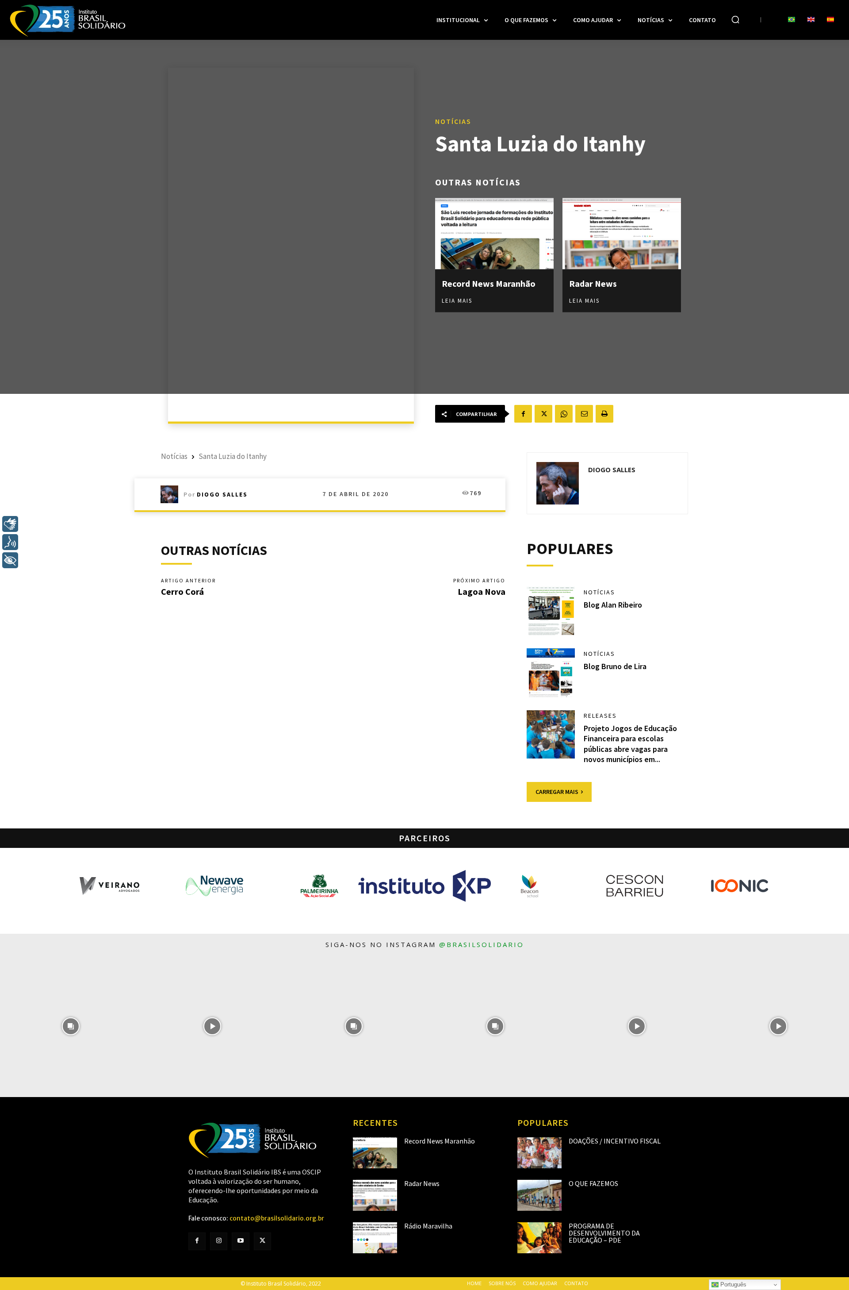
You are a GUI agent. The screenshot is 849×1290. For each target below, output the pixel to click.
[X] (543, 414)
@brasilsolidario (481, 944)
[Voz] (10, 542)
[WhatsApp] (564, 414)
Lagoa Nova (481, 591)
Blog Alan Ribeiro (613, 605)
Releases (600, 715)
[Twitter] (262, 1241)
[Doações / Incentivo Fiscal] (539, 1152)
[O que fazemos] (539, 1195)
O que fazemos (593, 1183)
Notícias (453, 120)
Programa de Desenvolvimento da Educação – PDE (604, 1232)
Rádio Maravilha (428, 1225)
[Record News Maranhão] (494, 233)
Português (732, 1284)
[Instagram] (218, 1241)
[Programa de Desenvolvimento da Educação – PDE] (539, 1237)
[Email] (584, 414)
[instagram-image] (71, 1026)
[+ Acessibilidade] (10, 560)
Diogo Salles (222, 494)
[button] (735, 19)
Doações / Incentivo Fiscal (615, 1140)
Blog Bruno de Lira (615, 666)
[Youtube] (240, 1241)
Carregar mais (556, 792)
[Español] (830, 20)
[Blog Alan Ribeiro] (551, 611)
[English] (811, 20)
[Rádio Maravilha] (375, 1237)
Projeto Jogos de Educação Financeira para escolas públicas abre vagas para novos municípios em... (630, 743)
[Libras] (10, 524)
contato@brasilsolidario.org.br (276, 1218)
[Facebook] (523, 414)
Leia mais (457, 300)
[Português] (791, 20)
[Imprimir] (604, 414)
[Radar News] (621, 233)
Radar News (593, 283)
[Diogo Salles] (172, 494)
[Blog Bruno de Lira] (551, 672)
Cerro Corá (182, 591)
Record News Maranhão (488, 283)
